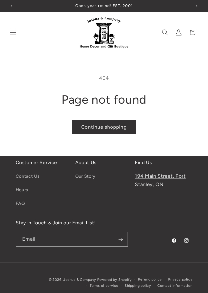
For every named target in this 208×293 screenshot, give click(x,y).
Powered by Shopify (114, 280)
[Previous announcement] (11, 6)
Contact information (174, 286)
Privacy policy (180, 279)
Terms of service (104, 286)
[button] (13, 32)
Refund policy (150, 279)
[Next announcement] (197, 6)
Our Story (85, 176)
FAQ (20, 203)
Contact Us (28, 176)
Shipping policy (138, 286)
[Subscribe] (121, 239)
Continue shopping (104, 127)
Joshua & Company (79, 280)
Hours (22, 189)
